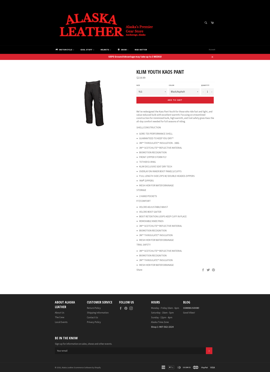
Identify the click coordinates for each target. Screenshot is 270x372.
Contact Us (92, 317)
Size (138, 85)
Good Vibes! (189, 312)
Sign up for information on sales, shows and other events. (83, 343)
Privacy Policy (94, 322)
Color (171, 85)
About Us (59, 312)
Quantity (205, 85)
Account (212, 49)
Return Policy (94, 308)
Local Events (61, 322)
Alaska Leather (67, 367)
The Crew (59, 317)
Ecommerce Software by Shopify (87, 367)
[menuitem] (64, 49)
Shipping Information (98, 312)
